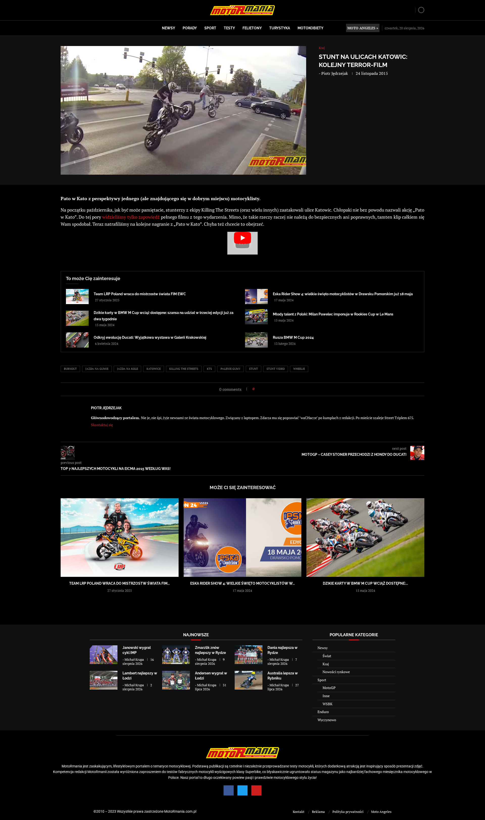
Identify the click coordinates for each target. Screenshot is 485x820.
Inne (326, 695)
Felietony (252, 28)
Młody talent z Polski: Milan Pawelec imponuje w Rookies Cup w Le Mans (333, 314)
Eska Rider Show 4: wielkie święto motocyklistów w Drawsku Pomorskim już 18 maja (343, 294)
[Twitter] (242, 790)
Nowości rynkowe (336, 671)
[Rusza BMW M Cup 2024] (256, 340)
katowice (154, 369)
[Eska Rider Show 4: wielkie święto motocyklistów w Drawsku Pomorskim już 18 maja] (256, 296)
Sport (210, 28)
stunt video (275, 369)
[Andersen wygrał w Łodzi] (176, 680)
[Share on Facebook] (259, 388)
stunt (253, 369)
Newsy (168, 28)
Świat (327, 655)
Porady (190, 28)
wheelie (299, 369)
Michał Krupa (134, 659)
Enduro (323, 711)
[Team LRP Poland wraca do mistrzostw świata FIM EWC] (77, 296)
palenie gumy (230, 369)
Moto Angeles (381, 811)
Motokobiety (310, 28)
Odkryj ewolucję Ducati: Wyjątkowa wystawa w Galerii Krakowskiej (150, 337)
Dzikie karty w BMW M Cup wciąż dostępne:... (365, 583)
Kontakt (298, 811)
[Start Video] (242, 243)
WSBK (327, 703)
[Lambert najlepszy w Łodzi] (103, 680)
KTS (209, 369)
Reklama (318, 811)
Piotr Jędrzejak (334, 73)
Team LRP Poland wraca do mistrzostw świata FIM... (119, 583)
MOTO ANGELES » (362, 28)
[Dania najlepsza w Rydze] (248, 654)
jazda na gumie (96, 369)
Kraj (326, 664)
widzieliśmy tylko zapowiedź (131, 217)
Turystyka (279, 28)
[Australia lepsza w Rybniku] (248, 680)
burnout (70, 369)
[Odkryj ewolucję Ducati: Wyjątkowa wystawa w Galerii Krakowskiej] (77, 340)
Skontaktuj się (102, 424)
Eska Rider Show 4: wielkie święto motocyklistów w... (242, 583)
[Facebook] (229, 790)
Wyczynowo (327, 719)
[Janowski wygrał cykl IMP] (103, 654)
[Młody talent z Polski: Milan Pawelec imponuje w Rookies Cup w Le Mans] (256, 316)
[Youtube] (256, 790)
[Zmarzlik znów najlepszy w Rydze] (176, 654)
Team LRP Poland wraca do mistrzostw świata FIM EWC (140, 294)
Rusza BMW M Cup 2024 (293, 337)
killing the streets (183, 369)
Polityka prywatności (347, 811)
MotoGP (329, 687)
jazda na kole (127, 369)
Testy (229, 28)
